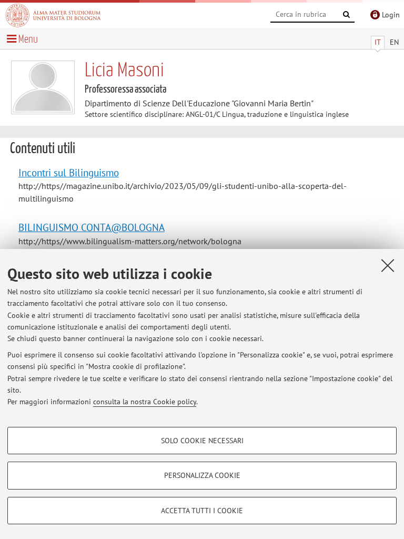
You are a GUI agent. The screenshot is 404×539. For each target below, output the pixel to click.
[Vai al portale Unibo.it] (53, 15)
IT (378, 42)
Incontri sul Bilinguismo (68, 172)
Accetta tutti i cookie (202, 510)
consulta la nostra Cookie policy (144, 401)
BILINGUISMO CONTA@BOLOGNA (91, 227)
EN (394, 42)
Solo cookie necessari (202, 440)
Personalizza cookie (202, 475)
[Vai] (347, 15)
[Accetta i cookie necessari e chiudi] (387, 265)
